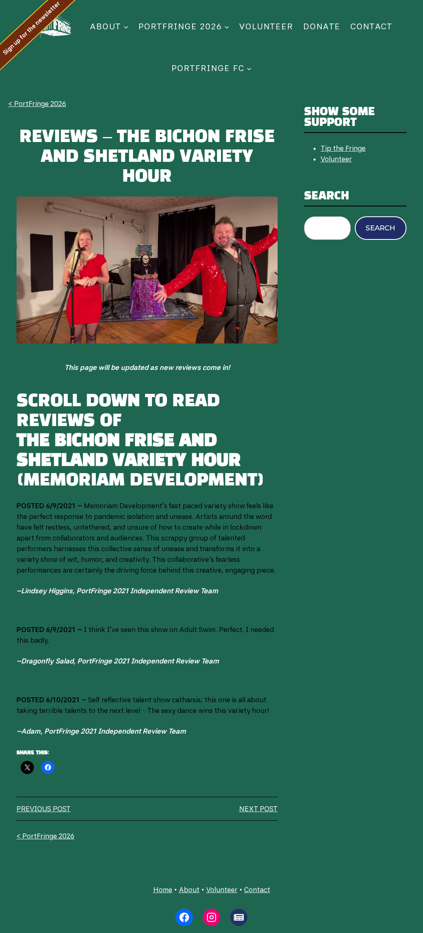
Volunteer (336, 159)
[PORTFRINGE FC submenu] (249, 68)
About (189, 890)
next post (258, 809)
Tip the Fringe (343, 148)
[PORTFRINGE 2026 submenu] (226, 26)
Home (162, 890)
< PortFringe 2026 (37, 103)
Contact (257, 890)
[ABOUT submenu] (126, 26)
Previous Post (44, 809)
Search (380, 228)
